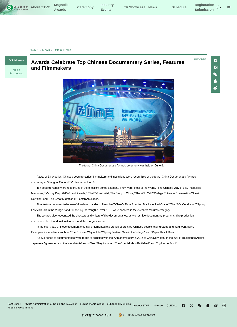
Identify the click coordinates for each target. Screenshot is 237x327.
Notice (159, 305)
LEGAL (173, 305)
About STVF (142, 305)
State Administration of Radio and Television (51, 303)
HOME (34, 50)
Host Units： (14, 303)
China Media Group (92, 303)
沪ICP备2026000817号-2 (96, 315)
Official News (62, 50)
